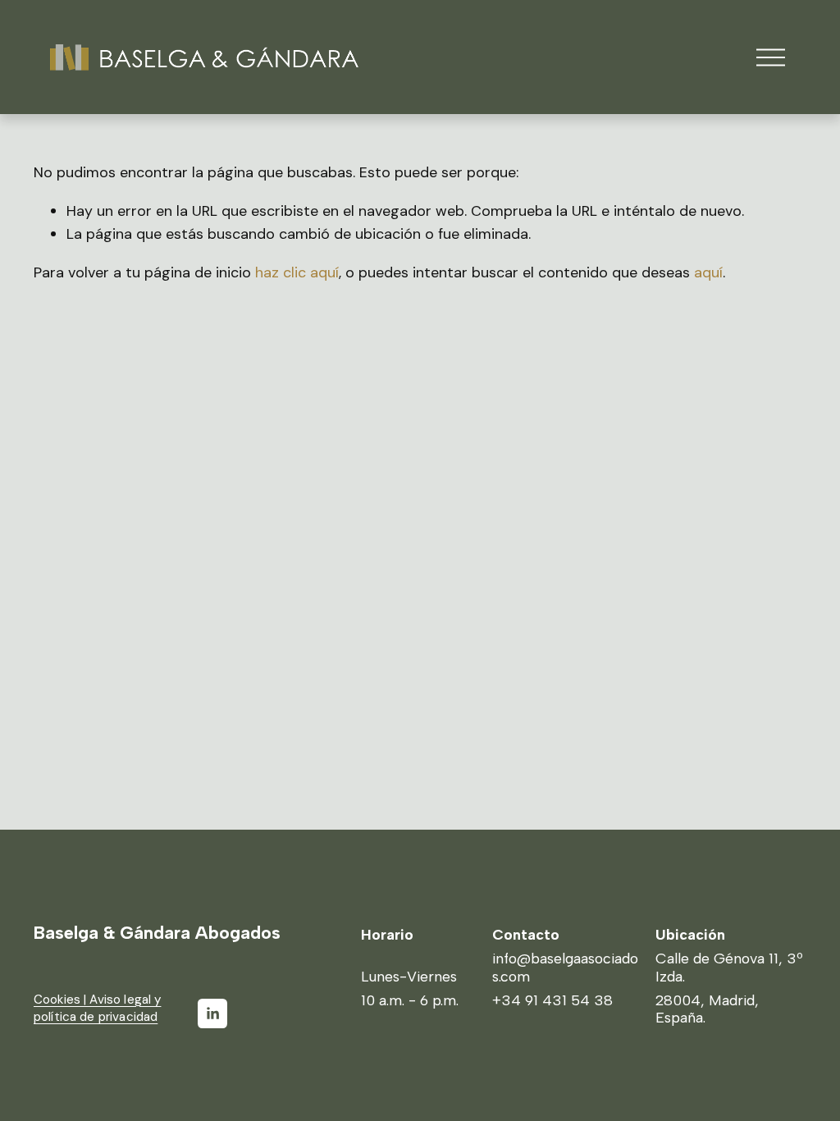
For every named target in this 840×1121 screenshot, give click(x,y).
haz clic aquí (297, 272)
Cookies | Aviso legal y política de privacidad (98, 1008)
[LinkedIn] (212, 1013)
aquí (708, 272)
